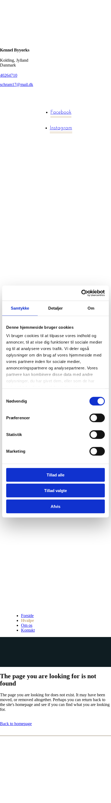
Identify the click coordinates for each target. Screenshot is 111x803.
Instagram (61, 128)
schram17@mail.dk (16, 84)
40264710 (8, 75)
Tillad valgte (55, 490)
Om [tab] (91, 308)
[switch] (97, 417)
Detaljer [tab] (55, 308)
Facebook (60, 112)
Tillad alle (55, 474)
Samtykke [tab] (20, 308)
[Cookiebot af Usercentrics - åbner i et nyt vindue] (81, 293)
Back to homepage (16, 723)
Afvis (55, 506)
